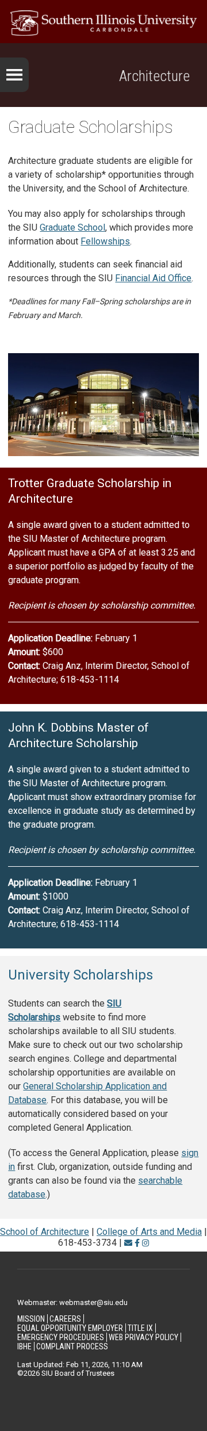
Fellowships (105, 241)
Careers (65, 1318)
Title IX (140, 1328)
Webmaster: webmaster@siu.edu (72, 1302)
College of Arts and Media (149, 1231)
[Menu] (14, 75)
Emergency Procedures (60, 1337)
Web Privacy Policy (143, 1337)
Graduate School (72, 227)
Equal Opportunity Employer (70, 1328)
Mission (31, 1318)
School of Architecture (44, 1231)
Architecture (154, 76)
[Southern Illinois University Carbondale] (103, 23)
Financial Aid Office (153, 278)
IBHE (24, 1346)
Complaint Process (72, 1346)
